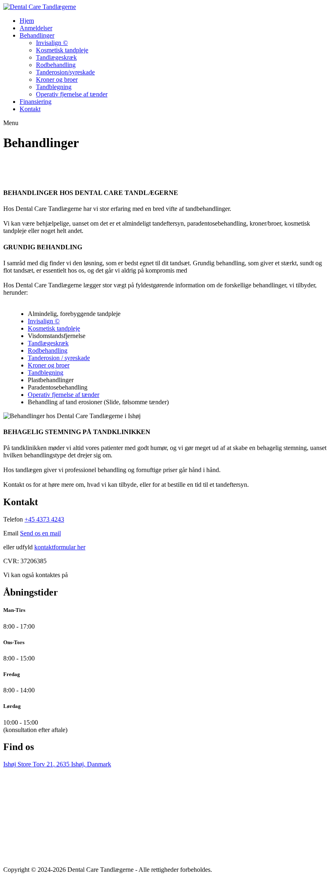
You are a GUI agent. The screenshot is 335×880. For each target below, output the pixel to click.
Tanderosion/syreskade (65, 72)
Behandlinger (37, 35)
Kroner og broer (57, 79)
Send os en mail (40, 533)
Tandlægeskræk (56, 57)
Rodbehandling (56, 64)
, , (57, 764)
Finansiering (35, 101)
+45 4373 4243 (44, 519)
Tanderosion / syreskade (59, 357)
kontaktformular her (59, 547)
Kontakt (30, 108)
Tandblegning (53, 86)
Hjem (27, 20)
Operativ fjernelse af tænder (71, 94)
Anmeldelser (36, 28)
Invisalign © (52, 42)
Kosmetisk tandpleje (62, 50)
